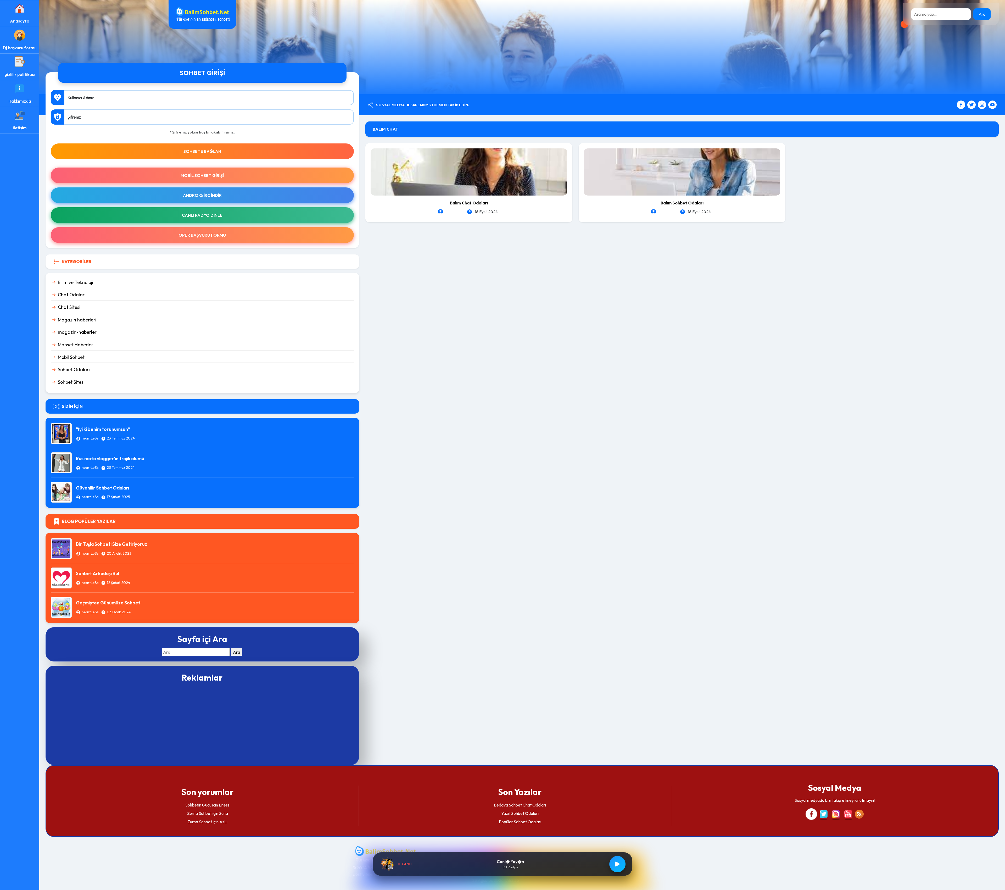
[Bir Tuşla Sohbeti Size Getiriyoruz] (61, 547)
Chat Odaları (72, 295)
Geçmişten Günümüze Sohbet (108, 603)
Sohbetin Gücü (198, 805)
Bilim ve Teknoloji (75, 282)
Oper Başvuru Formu (202, 235)
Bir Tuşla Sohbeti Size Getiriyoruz (111, 544)
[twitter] (972, 104)
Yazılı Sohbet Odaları (520, 813)
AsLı (223, 821)
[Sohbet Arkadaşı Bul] (61, 577)
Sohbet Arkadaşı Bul (97, 573)
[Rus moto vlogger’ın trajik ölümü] (61, 462)
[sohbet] (202, 13)
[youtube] (992, 104)
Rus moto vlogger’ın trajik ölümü (110, 458)
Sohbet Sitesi (71, 382)
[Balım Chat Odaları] (469, 171)
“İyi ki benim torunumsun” (103, 429)
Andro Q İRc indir (202, 195)
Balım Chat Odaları (469, 202)
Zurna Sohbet (199, 813)
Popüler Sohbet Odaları (520, 821)
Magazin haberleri (77, 320)
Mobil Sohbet (71, 357)
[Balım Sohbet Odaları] (682, 171)
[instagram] (982, 104)
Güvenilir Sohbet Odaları (102, 488)
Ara (982, 14)
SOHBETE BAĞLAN (202, 151)
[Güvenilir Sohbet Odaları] (61, 491)
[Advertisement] (202, 723)
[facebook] (962, 104)
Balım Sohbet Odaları (682, 202)
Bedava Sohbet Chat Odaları (520, 805)
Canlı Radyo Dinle (202, 215)
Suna (223, 813)
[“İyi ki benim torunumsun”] (61, 433)
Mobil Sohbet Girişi (202, 175)
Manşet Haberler (75, 345)
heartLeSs (90, 438)
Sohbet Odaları (74, 369)
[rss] (859, 813)
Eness (224, 805)
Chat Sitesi (69, 307)
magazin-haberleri (78, 332)
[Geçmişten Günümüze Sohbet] (61, 606)
